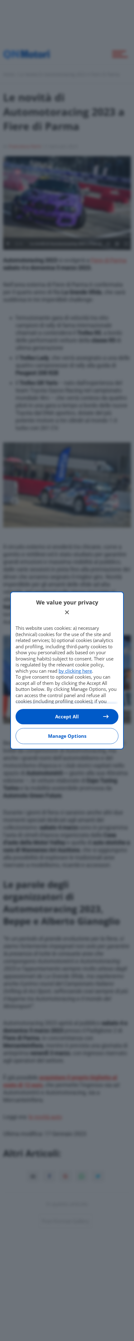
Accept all (67, 716)
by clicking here (75, 671)
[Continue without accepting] (67, 612)
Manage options (67, 736)
